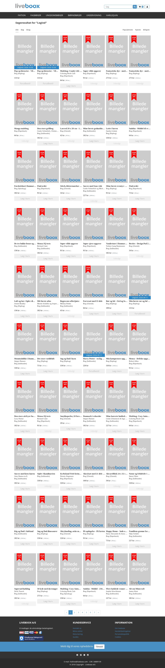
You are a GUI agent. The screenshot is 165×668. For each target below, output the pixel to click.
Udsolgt (94, 83)
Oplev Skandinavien (46, 474)
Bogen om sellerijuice (69, 301)
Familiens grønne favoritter (141, 531)
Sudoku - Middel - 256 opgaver (96, 589)
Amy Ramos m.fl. (21, 476)
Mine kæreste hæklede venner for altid (123, 416)
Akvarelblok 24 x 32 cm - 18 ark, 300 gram (125, 474)
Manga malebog (21, 128)
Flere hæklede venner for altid (119, 589)
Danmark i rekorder (92, 416)
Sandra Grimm (111, 131)
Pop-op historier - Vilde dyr (26, 71)
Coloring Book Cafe (67, 73)
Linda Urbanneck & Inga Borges (118, 419)
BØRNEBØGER (75, 15)
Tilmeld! (99, 646)
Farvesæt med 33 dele (92, 301)
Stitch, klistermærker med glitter (75, 186)
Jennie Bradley (19, 304)
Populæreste (128, 30)
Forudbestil (25, 83)
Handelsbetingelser (123, 631)
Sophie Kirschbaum (113, 591)
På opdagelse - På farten (94, 531)
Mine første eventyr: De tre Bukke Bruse (124, 186)
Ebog (28, 30)
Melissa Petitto (65, 304)
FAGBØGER (35, 15)
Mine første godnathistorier (95, 128)
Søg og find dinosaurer (47, 531)
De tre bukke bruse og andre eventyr (30, 243)
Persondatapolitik (122, 634)
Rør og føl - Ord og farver (117, 301)
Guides (76, 637)
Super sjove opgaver (92, 243)
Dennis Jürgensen (67, 476)
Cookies (118, 637)
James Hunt (133, 591)
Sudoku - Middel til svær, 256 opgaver (146, 128)
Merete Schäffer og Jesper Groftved (50, 304)
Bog (22, 30)
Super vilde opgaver (92, 71)
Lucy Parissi (18, 419)
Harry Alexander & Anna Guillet (118, 534)
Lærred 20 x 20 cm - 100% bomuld (75, 128)
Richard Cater (42, 246)
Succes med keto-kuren (24, 474)
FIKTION (22, 15)
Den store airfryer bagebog (26, 416)
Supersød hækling (22, 589)
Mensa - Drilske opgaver (140, 359)
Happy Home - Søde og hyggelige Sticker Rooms (127, 531)
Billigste (146, 30)
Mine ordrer (78, 631)
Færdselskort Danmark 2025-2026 (29, 186)
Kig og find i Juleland (23, 531)
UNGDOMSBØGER (54, 15)
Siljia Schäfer (134, 534)
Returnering (78, 634)
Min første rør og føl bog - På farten (145, 301)
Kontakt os (77, 628)
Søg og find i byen (68, 359)
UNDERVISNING (93, 15)
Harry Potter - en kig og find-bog (98, 359)
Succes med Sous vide (92, 186)
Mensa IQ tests (44, 243)
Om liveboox (120, 628)
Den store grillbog (45, 128)
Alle (16, 30)
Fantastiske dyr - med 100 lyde (119, 71)
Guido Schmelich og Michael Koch (96, 188)
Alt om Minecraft (137, 589)
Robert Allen (134, 361)
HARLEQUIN (112, 15)
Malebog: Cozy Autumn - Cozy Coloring (147, 416)
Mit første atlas (44, 301)
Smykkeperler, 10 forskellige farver (76, 416)
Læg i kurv (71, 86)
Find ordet (42, 186)
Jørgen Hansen (19, 361)
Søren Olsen (133, 476)
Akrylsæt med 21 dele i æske (95, 474)
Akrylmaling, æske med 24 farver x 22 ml (78, 531)
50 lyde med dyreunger (47, 589)
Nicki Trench (19, 591)
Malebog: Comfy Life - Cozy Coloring (77, 71)
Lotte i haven (112, 128)
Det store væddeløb (45, 359)
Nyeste (138, 30)
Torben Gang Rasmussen (115, 246)
